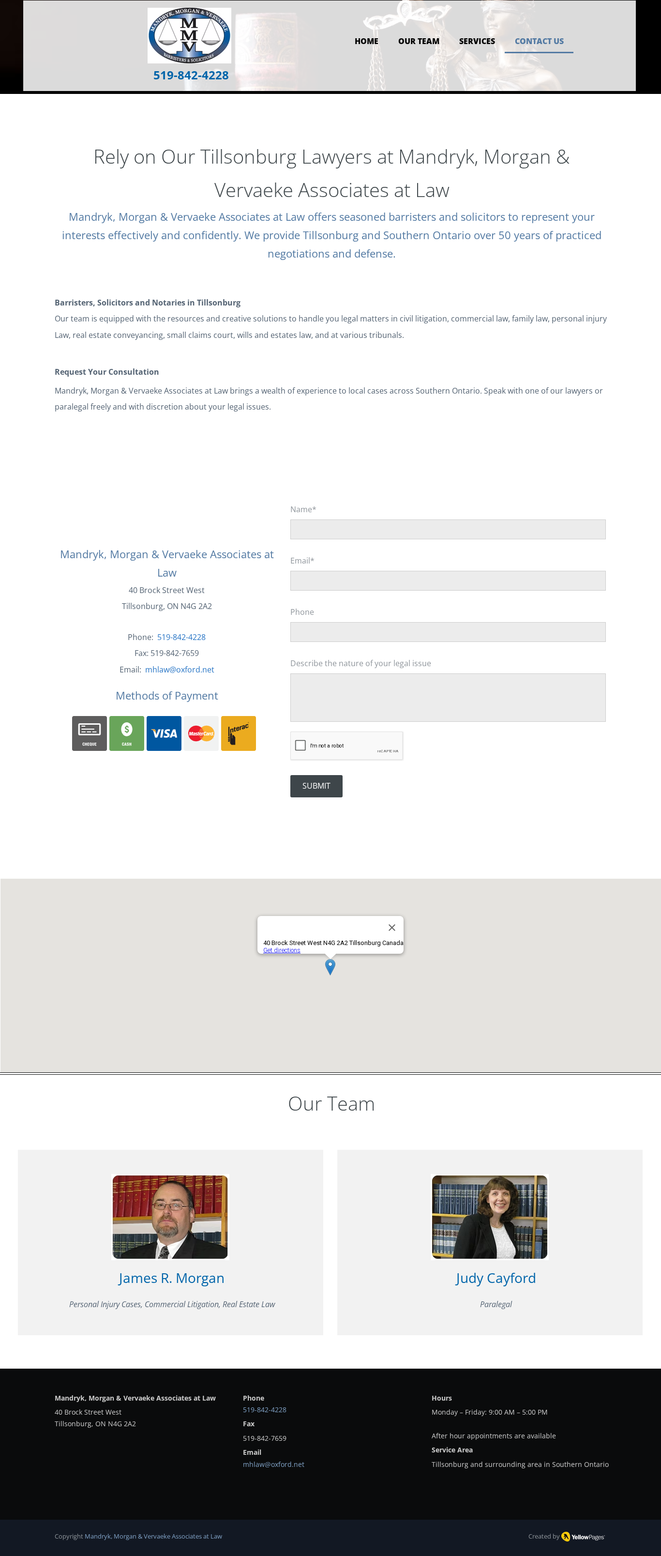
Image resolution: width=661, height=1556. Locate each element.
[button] (477, 39)
